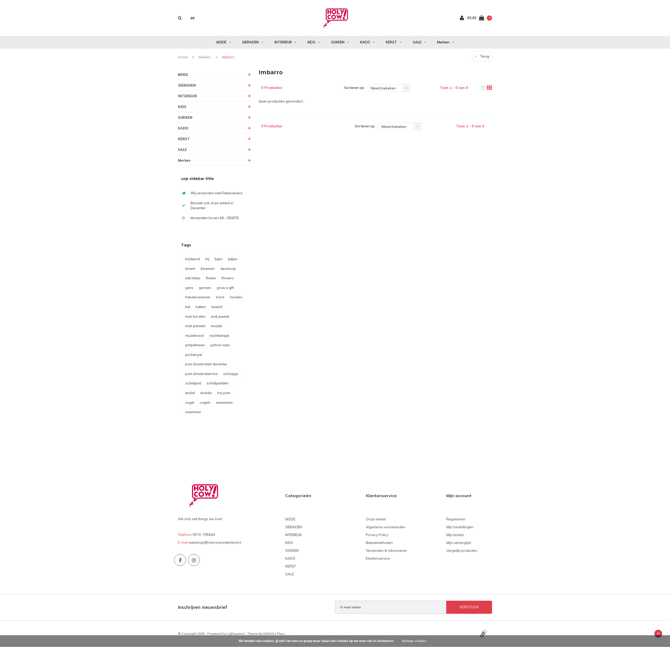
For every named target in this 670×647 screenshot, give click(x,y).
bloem (190, 268)
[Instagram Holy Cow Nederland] (194, 560)
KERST (391, 42)
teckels (206, 393)
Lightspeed (235, 633)
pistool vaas (220, 345)
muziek (216, 326)
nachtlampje (219, 335)
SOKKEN (337, 42)
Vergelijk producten (461, 550)
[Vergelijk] (192, 17)
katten (201, 307)
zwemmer (193, 412)
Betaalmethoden (379, 543)
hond (220, 297)
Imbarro (228, 57)
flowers (228, 278)
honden (236, 297)
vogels (205, 402)
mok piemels (195, 326)
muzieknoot (194, 335)
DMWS (268, 633)
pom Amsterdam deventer (206, 364)
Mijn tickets (455, 535)
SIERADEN (250, 42)
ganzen (205, 288)
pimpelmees (195, 345)
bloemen (208, 268)
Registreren (455, 519)
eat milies (192, 278)
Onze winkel (376, 519)
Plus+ (281, 633)
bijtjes (232, 259)
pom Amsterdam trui (201, 374)
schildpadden (217, 383)
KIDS (311, 42)
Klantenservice (378, 558)
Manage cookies (414, 641)
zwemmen (224, 402)
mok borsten (195, 316)
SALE (417, 42)
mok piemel (220, 316)
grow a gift (225, 288)
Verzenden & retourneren (386, 550)
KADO (365, 42)
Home (183, 57)
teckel (190, 393)
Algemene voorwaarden (385, 527)
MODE (221, 42)
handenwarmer (197, 297)
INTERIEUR (283, 42)
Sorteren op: (354, 88)
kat (187, 307)
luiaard (216, 307)
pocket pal (193, 355)
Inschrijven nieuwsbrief (202, 607)
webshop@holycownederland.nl (215, 542)
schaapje (230, 374)
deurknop (228, 268)
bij (207, 259)
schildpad (193, 383)
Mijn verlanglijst (458, 543)
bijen (218, 259)
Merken (443, 42)
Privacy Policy (377, 535)
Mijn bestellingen (459, 527)
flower (211, 278)
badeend (192, 259)
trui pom (223, 393)
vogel (189, 402)
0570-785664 (204, 534)
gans (189, 288)
